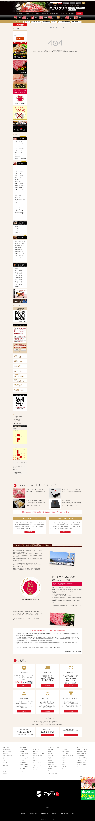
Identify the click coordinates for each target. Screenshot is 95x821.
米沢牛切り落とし (18, 181)
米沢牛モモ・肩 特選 (19, 175)
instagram (47, 807)
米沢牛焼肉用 (17, 146)
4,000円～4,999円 (18, 275)
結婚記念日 (50, 749)
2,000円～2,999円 (18, 272)
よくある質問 (36, 13)
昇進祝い (63, 757)
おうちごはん (17, 156)
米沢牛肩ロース (18, 173)
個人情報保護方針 (44, 813)
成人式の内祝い (51, 764)
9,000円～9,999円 (18, 284)
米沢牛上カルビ (18, 195)
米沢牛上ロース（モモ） (20, 202)
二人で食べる (17, 228)
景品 (62, 768)
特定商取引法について (33, 813)
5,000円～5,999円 (18, 277)
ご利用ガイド (28, 13)
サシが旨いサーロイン (30, 21)
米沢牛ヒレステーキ (19, 183)
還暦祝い (63, 758)
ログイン (72, 3)
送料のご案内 (20, 25)
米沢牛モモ (17, 179)
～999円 (16, 268)
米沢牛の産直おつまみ (19, 255)
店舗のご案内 (54, 813)
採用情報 (79, 13)
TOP (14, 13)
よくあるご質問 (17, 420)
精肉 (73, 813)
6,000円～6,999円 (18, 279)
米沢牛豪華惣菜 (40, 21)
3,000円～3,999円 (18, 273)
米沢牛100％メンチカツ (19, 245)
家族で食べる (17, 232)
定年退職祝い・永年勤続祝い (67, 755)
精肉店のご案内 (54, 13)
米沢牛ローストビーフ (19, 253)
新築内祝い (50, 760)
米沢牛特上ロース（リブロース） (39, 753)
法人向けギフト (70, 13)
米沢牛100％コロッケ (19, 247)
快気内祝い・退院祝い (52, 766)
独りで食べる (17, 226)
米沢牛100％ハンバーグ (19, 251)
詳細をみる (24, 685)
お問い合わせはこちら (70, 735)
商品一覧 (20, 13)
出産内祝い (50, 758)
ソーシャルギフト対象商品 (58, 21)
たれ (16, 260)
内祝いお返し (51, 755)
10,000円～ (17, 286)
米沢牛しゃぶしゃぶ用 (19, 148)
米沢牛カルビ (17, 197)
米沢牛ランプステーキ (19, 187)
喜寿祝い (63, 762)
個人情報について (17, 423)
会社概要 (62, 13)
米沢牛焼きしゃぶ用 (19, 143)
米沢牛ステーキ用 (18, 150)
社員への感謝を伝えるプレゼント (73, 21)
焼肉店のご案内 (45, 13)
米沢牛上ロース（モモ (37, 755)
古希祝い (63, 760)
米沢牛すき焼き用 (18, 141)
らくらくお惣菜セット (19, 257)
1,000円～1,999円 (18, 270)
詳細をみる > (47, 735)
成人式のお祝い (51, 762)
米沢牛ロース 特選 (18, 167)
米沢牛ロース (17, 169)
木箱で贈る (48, 21)
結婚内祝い (50, 753)
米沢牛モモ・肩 (18, 177)
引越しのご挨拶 (65, 753)
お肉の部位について (18, 419)
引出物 (49, 757)
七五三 (49, 771)
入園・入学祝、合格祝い (53, 773)
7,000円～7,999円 (18, 281)
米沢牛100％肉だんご (19, 249)
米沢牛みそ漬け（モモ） (20, 243)
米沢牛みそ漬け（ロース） (20, 241)
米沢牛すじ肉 (17, 207)
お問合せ (15, 421)
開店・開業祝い (65, 749)
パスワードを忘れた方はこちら (20, 351)
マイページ (78, 3)
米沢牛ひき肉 (17, 215)
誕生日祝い (50, 768)
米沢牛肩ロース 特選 (19, 171)
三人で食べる (17, 230)
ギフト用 (16, 154)
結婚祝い (50, 751)
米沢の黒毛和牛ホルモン (20, 218)
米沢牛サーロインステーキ (20, 185)
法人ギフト (64, 766)
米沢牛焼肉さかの (64, 813)
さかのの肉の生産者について (19, 416)
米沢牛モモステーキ (19, 189)
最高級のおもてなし (19, 152)
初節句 (49, 770)
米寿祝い (63, 764)
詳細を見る (29, 531)
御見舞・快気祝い (65, 751)
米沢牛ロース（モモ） (19, 204)
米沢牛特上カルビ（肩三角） (25, 771)
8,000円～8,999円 (18, 282)
